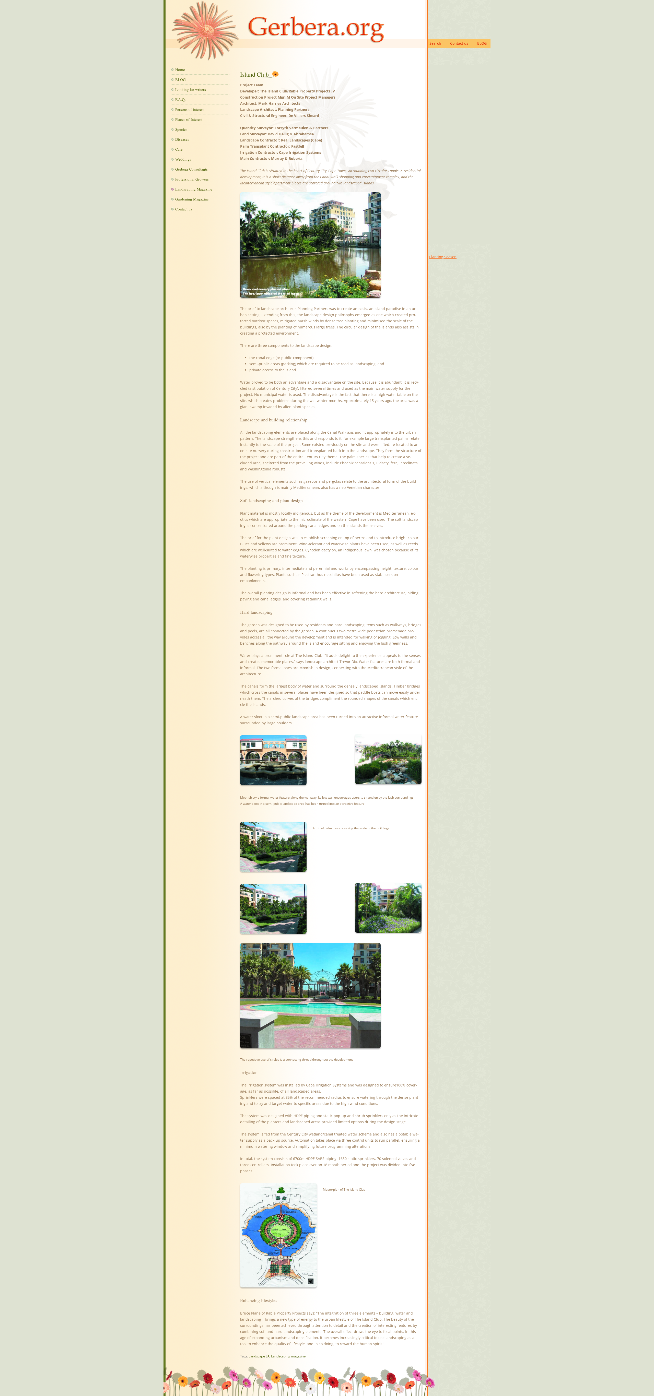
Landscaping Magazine (193, 189)
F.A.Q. (180, 99)
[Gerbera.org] (277, 32)
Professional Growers (192, 179)
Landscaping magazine (288, 1356)
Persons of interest (189, 109)
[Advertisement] (460, 154)
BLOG (482, 43)
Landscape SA (259, 1356)
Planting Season (443, 256)
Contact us (459, 43)
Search (435, 43)
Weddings (183, 159)
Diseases (182, 139)
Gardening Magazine (192, 199)
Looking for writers (190, 89)
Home (180, 69)
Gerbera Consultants (191, 169)
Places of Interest (188, 119)
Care (179, 149)
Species (181, 129)
